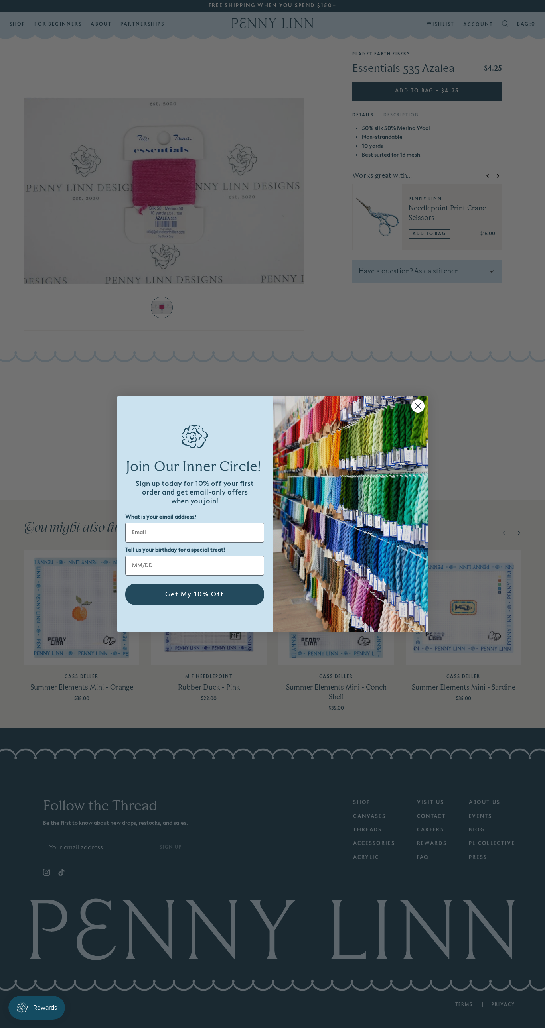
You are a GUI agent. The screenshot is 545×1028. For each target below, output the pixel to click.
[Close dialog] (418, 406)
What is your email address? (160, 516)
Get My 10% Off (194, 594)
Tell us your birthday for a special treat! (175, 549)
